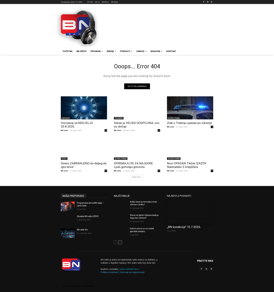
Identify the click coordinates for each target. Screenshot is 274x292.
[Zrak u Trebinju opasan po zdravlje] (190, 107)
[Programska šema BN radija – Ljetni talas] (68, 206)
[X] (211, 2)
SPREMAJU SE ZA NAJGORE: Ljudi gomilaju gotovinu (133, 165)
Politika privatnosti (109, 272)
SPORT (64, 159)
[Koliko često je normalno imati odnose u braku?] (121, 205)
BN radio (64, 130)
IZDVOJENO (119, 118)
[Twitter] (206, 269)
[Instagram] (207, 2)
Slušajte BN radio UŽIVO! (88, 216)
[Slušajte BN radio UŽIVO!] (68, 220)
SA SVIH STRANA (174, 118)
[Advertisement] (158, 26)
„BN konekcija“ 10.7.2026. (184, 227)
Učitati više (136, 177)
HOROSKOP (66, 118)
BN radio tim (82, 230)
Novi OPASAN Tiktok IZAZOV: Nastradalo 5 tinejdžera (187, 165)
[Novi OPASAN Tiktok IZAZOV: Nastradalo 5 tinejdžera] (190, 148)
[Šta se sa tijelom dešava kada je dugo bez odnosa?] (121, 219)
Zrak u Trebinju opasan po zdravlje (189, 123)
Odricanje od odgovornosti (132, 272)
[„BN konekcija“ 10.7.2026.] (190, 211)
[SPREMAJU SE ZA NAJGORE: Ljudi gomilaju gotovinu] (137, 148)
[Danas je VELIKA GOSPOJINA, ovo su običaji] (137, 107)
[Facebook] (203, 2)
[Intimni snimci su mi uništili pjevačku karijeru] (121, 232)
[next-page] (120, 242)
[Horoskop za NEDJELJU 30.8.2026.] (84, 107)
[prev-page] (115, 242)
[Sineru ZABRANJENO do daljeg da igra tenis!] (84, 148)
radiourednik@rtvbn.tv (129, 269)
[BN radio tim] (68, 233)
